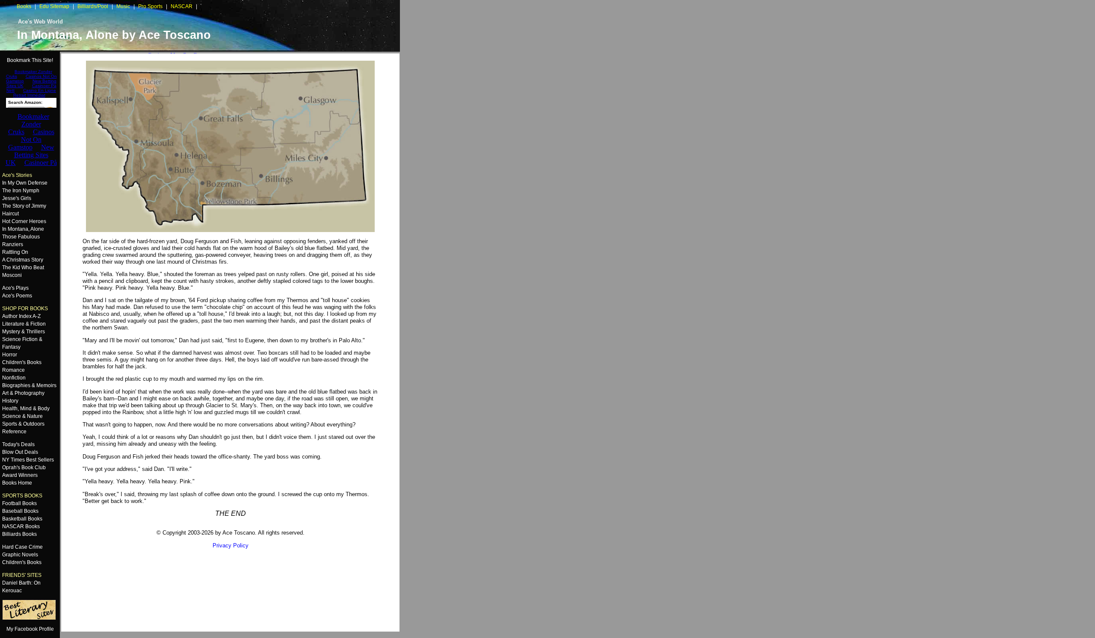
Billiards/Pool (92, 6)
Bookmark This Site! (30, 60)
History (10, 401)
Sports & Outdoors (23, 424)
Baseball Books (20, 511)
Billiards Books (19, 534)
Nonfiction (14, 378)
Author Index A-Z (21, 316)
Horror (9, 355)
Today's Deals (18, 444)
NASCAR (181, 6)
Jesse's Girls (16, 198)
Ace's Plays (15, 288)
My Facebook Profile (30, 629)
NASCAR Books (21, 526)
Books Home (17, 483)
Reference (14, 432)
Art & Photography (23, 393)
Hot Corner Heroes (24, 221)
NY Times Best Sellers (28, 460)
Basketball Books (22, 519)
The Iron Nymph (20, 191)
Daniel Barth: (17, 583)
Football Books (19, 503)
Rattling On (15, 252)
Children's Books (21, 362)
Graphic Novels (20, 555)
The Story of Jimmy (24, 206)
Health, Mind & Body (26, 409)
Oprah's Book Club (24, 467)
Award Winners (20, 475)
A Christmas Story (22, 260)
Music (123, 6)
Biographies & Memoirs (29, 385)
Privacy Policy (231, 545)
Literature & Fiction (24, 324)
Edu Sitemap (54, 6)
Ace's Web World (40, 21)
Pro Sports (150, 6)
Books (24, 6)
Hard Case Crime (22, 547)
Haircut (10, 214)
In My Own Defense (24, 183)
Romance (13, 370)
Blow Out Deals (20, 452)
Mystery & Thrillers (23, 332)
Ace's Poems (17, 296)
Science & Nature (22, 416)
